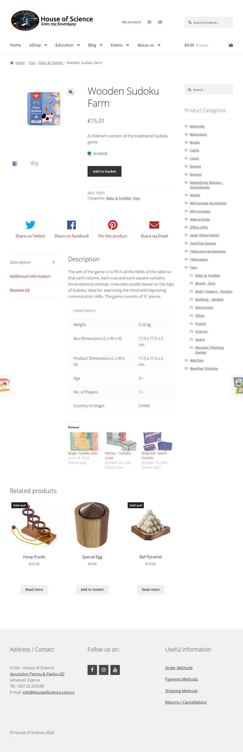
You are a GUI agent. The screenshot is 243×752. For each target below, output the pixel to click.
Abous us (145, 45)
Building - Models (209, 299)
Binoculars (198, 134)
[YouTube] (115, 670)
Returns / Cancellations (186, 702)
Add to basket (104, 171)
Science (201, 331)
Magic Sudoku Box (82, 453)
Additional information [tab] (30, 276)
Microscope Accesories (208, 203)
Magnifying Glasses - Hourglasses (206, 184)
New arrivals (200, 219)
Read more (34, 589)
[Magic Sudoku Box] (84, 441)
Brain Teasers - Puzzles (213, 291)
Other (200, 315)
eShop (35, 45)
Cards (194, 150)
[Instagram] (103, 670)
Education (65, 45)
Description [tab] (20, 262)
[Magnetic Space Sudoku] (158, 441)
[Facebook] (92, 670)
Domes (195, 166)
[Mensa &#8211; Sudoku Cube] (121, 441)
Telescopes (199, 259)
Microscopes (200, 211)
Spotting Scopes (203, 243)
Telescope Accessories (208, 251)
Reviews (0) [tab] (20, 290)
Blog (92, 45)
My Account (131, 22)
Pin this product (112, 236)
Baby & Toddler (51, 62)
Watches (197, 360)
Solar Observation (204, 235)
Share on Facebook (72, 236)
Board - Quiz (205, 283)
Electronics (204, 307)
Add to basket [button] (92, 589)
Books (195, 142)
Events (117, 45)
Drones (195, 174)
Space (200, 339)
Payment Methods (181, 679)
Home (15, 45)
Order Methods (179, 667)
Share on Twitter (30, 236)
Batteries (197, 126)
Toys (31, 62)
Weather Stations (204, 368)
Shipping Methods (181, 690)
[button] (71, 92)
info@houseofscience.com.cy (49, 692)
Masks (195, 195)
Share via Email (154, 236)
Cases (194, 158)
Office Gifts (199, 227)
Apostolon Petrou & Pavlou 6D (37, 674)
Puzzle (200, 323)
